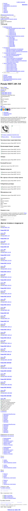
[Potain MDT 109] (5, 227)
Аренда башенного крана (9, 63)
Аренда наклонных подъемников (14, 58)
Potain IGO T (12, 32)
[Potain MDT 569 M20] (6, 368)
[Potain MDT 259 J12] (6, 285)
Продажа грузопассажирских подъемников (16, 51)
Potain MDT (12, 38)
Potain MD (11, 42)
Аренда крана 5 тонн (11, 64)
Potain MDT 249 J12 (6, 271)
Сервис (5, 9)
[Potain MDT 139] (5, 235)
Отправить (3, 219)
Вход (25, 213)
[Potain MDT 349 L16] (6, 335)
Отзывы (3, 90)
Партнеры (5, 415)
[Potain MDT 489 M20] (6, 359)
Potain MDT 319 (5, 321)
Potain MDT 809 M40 (6, 395)
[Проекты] (5, 136)
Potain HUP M (12, 34)
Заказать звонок (13, 19)
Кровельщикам (7, 438)
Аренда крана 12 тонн (11, 69)
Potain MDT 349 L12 (6, 329)
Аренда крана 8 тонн (11, 67)
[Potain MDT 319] (5, 318)
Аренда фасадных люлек (12, 62)
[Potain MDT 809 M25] (6, 376)
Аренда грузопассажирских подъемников (16, 60)
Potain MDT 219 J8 (5, 255)
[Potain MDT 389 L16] (6, 351)
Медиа (5, 8)
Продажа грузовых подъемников (14, 50)
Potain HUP (12, 29)
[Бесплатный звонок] (5, 133)
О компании (6, 4)
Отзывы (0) (6, 115)
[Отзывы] (10, 134)
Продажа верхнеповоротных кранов (15, 36)
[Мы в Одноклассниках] (9, 498)
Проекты (5, 12)
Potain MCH (12, 46)
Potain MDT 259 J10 (6, 279)
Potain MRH (12, 45)
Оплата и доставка (8, 444)
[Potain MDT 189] (5, 244)
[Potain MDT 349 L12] (6, 326)
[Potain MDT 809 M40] (6, 393)
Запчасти (5, 11)
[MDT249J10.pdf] (16, 136)
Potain (7, 17)
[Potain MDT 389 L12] (6, 343)
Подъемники (6, 47)
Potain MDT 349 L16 (6, 337)
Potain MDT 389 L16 (6, 354)
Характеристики (7, 113)
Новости (5, 473)
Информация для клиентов (10, 6)
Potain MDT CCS (13, 39)
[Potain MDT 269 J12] (6, 301)
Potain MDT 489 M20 (6, 362)
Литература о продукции (9, 477)
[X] (7, 110)
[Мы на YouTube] (7, 495)
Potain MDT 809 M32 (6, 387)
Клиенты (5, 416)
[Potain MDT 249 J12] (6, 268)
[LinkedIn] (5, 110)
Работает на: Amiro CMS (14, 509)
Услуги (5, 7)
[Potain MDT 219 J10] (6, 260)
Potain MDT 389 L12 (6, 346)
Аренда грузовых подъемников (14, 59)
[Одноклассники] (3, 110)
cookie (7, 504)
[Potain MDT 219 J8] (6, 252)
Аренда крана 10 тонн (11, 68)
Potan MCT (12, 37)
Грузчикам (6, 439)
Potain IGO (11, 30)
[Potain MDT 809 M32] (6, 384)
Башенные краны (7, 26)
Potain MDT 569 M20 (6, 370)
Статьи (5, 475)
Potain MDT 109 (5, 230)
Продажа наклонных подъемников (14, 49)
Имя (2, 217)
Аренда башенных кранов (9, 462)
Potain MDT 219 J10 (6, 263)
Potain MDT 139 (5, 238)
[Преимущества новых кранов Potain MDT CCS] (15, 133)
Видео (5, 476)
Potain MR (11, 43)
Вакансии (5, 420)
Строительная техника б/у (9, 52)
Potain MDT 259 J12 (6, 288)
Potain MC (11, 41)
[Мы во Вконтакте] (8, 496)
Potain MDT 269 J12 (6, 304)
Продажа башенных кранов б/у (14, 54)
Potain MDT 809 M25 (6, 379)
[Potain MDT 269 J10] (6, 293)
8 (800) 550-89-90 (21, 2)
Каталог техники (7, 76)
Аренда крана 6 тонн (11, 65)
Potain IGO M (12, 33)
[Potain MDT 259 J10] (6, 277)
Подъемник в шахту (8, 440)
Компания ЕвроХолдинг (9, 414)
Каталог (5, 3)
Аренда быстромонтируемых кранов (15, 71)
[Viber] (9, 110)
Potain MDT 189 (5, 246)
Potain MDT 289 (5, 313)
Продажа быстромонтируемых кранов (15, 28)
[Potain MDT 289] (5, 310)
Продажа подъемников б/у (12, 55)
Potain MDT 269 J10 (6, 296)
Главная (5, 75)
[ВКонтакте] (1, 110)
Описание (5, 112)
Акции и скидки (7, 442)
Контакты (24, 4)
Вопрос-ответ (6, 443)
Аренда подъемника (8, 56)
